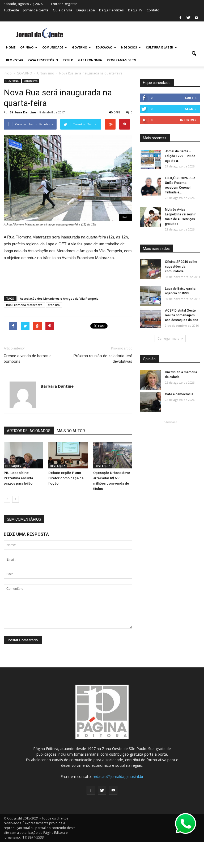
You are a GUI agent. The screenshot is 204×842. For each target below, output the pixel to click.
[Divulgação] (23, 455)
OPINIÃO (26, 47)
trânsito (54, 305)
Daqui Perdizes (111, 10)
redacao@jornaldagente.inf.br (118, 776)
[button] (194, 53)
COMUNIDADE (52, 47)
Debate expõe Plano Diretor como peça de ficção (66, 478)
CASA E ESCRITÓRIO (43, 60)
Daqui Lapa (85, 10)
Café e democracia (179, 394)
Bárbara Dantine (23, 112)
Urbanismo (30, 81)
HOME (10, 47)
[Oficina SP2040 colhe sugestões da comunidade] (150, 269)
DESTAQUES (13, 466)
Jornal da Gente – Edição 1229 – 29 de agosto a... (180, 156)
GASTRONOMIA (90, 60)
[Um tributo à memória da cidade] (150, 380)
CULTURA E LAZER (159, 47)
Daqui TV (135, 10)
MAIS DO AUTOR (71, 431)
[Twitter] (188, 18)
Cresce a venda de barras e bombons (28, 358)
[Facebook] (180, 18)
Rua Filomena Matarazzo (24, 305)
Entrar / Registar (64, 3)
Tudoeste (11, 10)
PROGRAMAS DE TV (121, 60)
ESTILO (68, 60)
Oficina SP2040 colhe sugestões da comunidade (181, 266)
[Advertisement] (68, 276)
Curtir (191, 98)
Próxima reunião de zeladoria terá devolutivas (103, 358)
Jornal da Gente (36, 10)
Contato (153, 10)
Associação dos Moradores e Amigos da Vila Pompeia (59, 298)
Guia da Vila (62, 10)
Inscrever (188, 120)
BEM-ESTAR (14, 60)
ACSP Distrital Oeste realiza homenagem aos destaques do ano (181, 315)
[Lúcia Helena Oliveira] (67, 455)
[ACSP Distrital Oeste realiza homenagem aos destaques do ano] (150, 318)
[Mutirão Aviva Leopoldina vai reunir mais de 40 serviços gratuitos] (150, 217)
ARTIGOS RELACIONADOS (28, 431)
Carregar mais (168, 338)
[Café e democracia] (150, 402)
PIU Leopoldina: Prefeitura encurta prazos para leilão (18, 478)
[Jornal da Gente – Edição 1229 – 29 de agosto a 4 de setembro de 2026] (150, 159)
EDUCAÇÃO (104, 47)
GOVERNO (79, 47)
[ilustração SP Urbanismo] (112, 455)
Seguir (191, 109)
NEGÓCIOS (129, 47)
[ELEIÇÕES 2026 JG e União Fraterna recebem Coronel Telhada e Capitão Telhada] (150, 186)
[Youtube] (196, 18)
